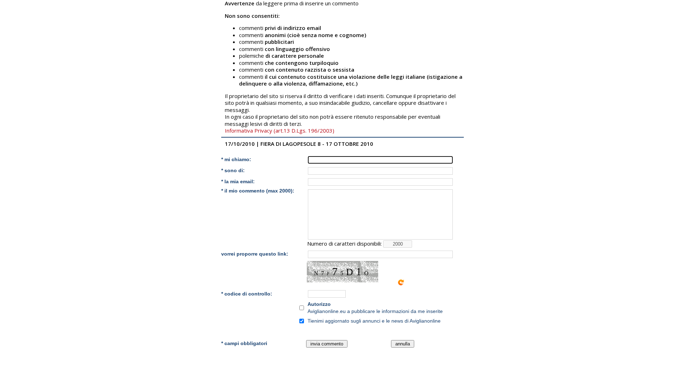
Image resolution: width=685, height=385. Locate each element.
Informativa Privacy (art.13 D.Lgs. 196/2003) (279, 130)
